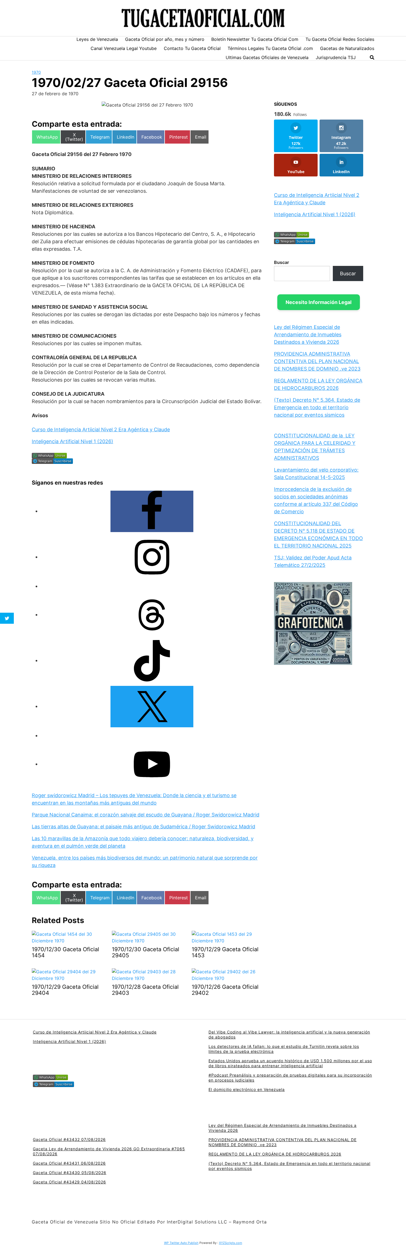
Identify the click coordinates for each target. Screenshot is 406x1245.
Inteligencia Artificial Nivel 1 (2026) (72, 441)
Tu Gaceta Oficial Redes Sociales (339, 39)
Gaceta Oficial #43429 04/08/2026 (69, 1182)
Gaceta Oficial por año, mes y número (164, 39)
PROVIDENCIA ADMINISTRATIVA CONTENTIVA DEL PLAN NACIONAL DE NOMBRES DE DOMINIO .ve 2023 (317, 361)
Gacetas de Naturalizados (347, 48)
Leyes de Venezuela (97, 39)
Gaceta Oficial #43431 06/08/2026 (69, 1163)
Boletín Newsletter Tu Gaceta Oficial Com (254, 39)
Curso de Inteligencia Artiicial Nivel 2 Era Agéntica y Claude (101, 429)
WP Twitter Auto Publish (181, 1243)
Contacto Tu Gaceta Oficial (192, 48)
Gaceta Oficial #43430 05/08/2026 (69, 1172)
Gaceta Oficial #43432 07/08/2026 (69, 1139)
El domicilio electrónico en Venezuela (247, 1089)
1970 (36, 72)
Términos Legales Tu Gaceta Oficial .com (270, 48)
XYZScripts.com (230, 1243)
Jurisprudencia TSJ (336, 57)
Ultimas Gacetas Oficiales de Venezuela (267, 57)
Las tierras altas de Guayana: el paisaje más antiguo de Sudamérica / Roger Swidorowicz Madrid (143, 826)
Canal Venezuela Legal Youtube (124, 48)
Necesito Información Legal (319, 302)
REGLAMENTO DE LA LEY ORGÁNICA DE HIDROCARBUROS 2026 (275, 1154)
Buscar (281, 262)
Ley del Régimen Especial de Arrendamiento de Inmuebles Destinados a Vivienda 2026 (307, 334)
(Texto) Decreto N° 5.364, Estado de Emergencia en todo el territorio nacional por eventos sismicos (317, 407)
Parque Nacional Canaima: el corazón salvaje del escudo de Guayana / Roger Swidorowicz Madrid (145, 815)
